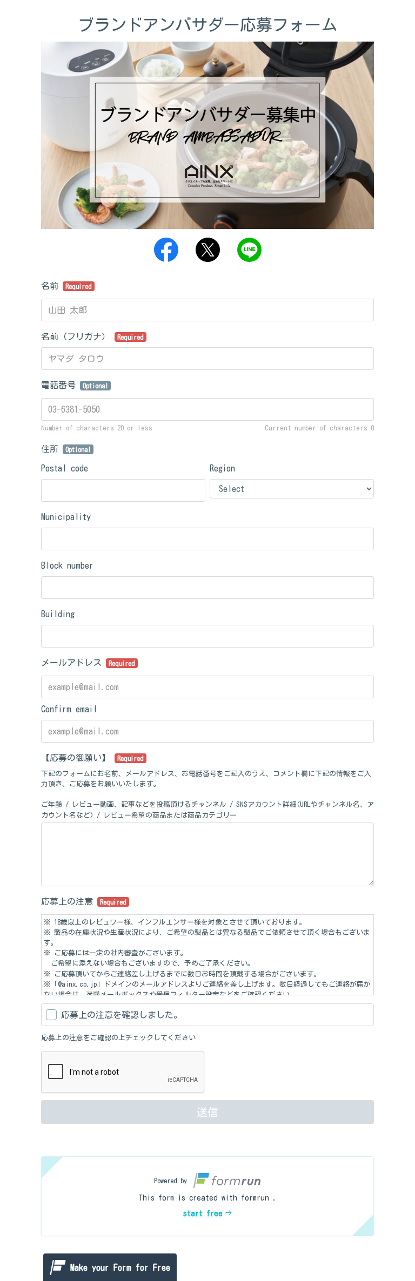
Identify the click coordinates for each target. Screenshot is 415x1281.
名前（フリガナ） (92, 336)
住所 (66, 448)
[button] (207, 1196)
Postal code (64, 468)
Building (58, 614)
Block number (67, 565)
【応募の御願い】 (92, 757)
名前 (66, 285)
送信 (207, 1112)
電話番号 (74, 385)
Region (222, 468)
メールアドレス (88, 662)
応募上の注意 (83, 901)
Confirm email (69, 709)
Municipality (66, 517)
